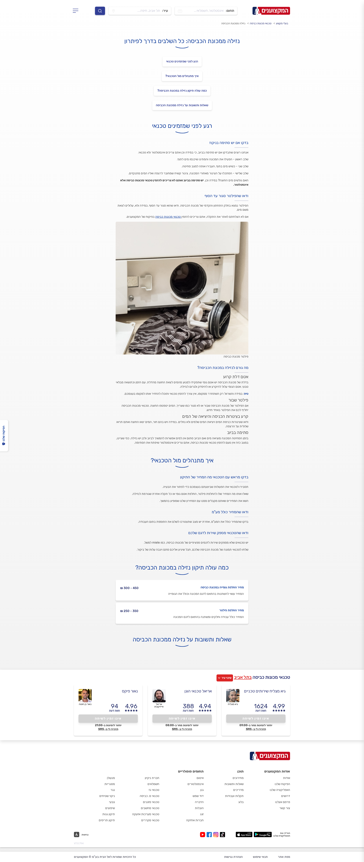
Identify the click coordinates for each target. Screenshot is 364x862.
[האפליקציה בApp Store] (244, 834)
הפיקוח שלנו (282, 784)
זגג (202, 814)
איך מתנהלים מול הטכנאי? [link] (182, 76)
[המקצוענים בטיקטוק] (222, 834)
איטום (200, 778)
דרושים (285, 796)
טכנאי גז (154, 790)
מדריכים (238, 790)
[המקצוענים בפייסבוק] (210, 834)
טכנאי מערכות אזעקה (145, 814)
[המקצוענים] (271, 11)
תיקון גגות (108, 814)
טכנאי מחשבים (150, 808)
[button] (81, 834)
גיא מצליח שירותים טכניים (265, 691)
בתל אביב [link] (243, 677)
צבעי (112, 802)
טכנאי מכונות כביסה (260, 23)
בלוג (241, 802)
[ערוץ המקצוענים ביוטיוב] (203, 834)
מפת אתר (284, 857)
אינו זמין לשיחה (255, 718)
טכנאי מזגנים (151, 802)
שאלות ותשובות (234, 784)
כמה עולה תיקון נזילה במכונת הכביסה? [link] (182, 90)
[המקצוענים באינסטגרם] (216, 834)
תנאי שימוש (260, 857)
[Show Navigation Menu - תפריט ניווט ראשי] (76, 11)
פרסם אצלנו (282, 802)
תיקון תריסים (107, 820)
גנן (202, 790)
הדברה (199, 802)
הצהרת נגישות (233, 857)
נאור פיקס (130, 691)
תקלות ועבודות (234, 796)
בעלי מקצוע (282, 23)
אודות (286, 778)
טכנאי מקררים (150, 820)
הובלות (199, 808)
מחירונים (238, 778)
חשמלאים (153, 784)
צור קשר (284, 808)
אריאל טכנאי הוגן (198, 691)
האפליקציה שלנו (280, 790)
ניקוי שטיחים (107, 796)
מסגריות (109, 784)
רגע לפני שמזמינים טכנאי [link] (182, 61)
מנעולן (111, 778)
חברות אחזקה (195, 820)
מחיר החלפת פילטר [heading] (231, 610)
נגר (113, 790)
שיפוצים (110, 808)
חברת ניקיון (152, 778)
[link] (182, 105)
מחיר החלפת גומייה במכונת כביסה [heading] (222, 587)
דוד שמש (198, 796)
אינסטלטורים (195, 784)
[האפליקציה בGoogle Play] (263, 834)
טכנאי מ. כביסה (149, 796)
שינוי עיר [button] (226, 678)
